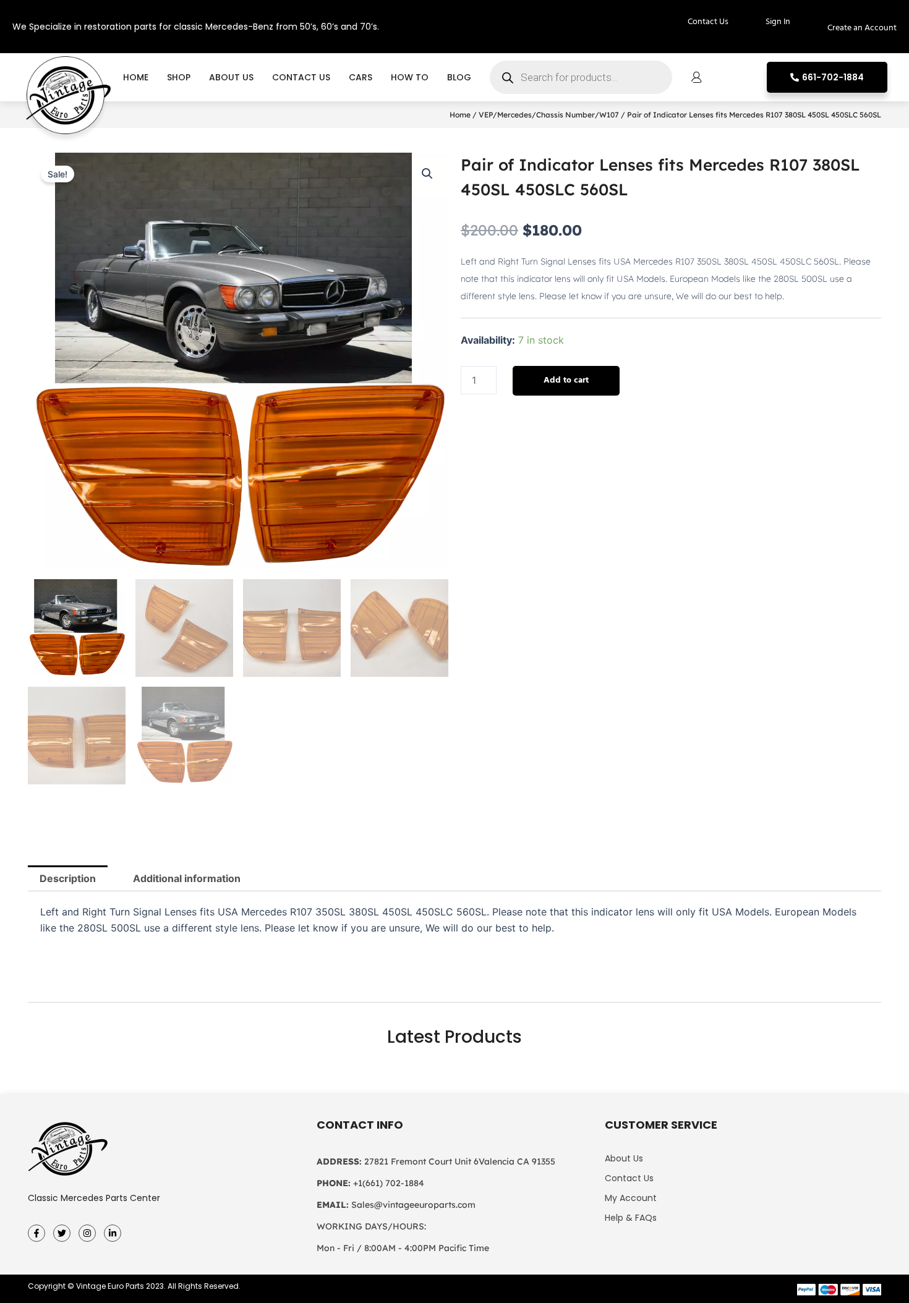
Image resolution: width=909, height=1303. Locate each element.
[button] (427, 174)
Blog (459, 77)
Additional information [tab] (187, 878)
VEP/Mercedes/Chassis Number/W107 (549, 114)
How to (410, 77)
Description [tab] (68, 878)
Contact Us (301, 77)
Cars (360, 77)
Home (135, 77)
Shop (178, 77)
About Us (231, 77)
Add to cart (566, 380)
